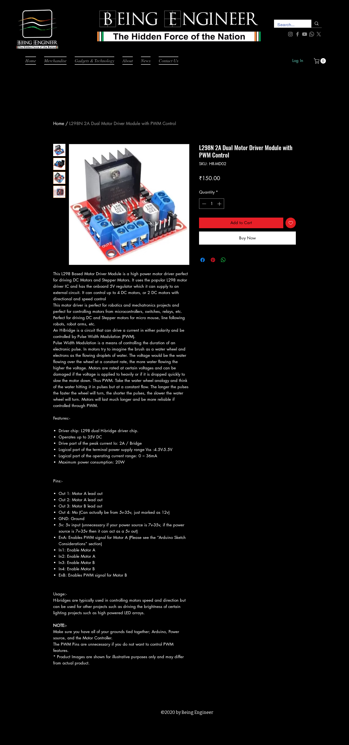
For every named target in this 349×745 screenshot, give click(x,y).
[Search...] (316, 24)
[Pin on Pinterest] (213, 260)
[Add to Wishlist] (290, 223)
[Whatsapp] (312, 34)
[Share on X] (233, 260)
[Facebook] (297, 34)
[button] (320, 61)
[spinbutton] (211, 204)
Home (58, 123)
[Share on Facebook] (202, 260)
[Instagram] (290, 34)
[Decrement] (203, 204)
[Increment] (220, 204)
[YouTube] (305, 34)
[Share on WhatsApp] (223, 260)
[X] (319, 34)
